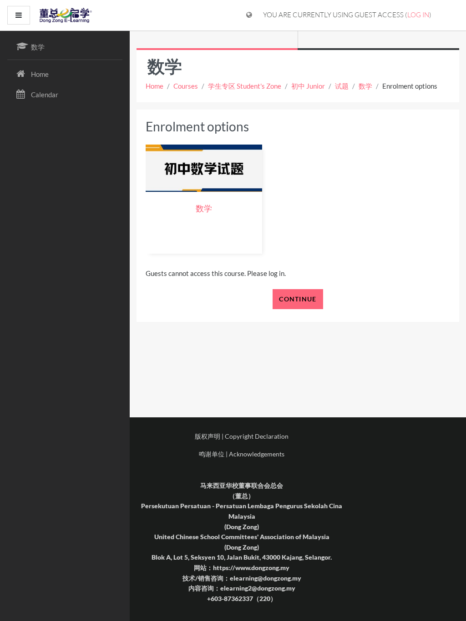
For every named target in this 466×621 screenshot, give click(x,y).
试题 (342, 86)
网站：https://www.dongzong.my (241, 567)
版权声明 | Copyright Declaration (242, 436)
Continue (297, 299)
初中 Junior (308, 86)
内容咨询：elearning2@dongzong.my (241, 588)
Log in (418, 14)
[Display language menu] (249, 15)
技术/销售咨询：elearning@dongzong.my (241, 578)
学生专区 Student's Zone (244, 86)
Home (154, 86)
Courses (185, 86)
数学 (365, 86)
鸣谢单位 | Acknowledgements (241, 454)
